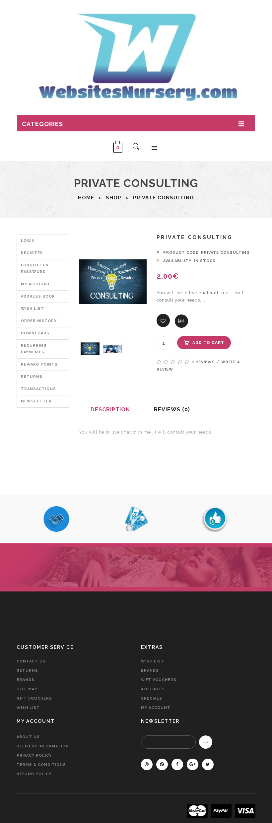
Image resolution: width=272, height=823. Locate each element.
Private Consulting (163, 198)
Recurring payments (34, 348)
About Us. (29, 737)
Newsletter (36, 401)
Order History (39, 321)
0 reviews (203, 362)
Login (28, 241)
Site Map (27, 689)
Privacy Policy (34, 755)
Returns (31, 377)
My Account (35, 284)
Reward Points (39, 364)
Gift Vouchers (34, 698)
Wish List (32, 309)
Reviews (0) (172, 409)
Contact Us (31, 661)
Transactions (38, 389)
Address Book (38, 296)
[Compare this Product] (181, 321)
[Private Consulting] (90, 348)
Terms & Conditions (41, 765)
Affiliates (153, 689)
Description (110, 409)
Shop (113, 198)
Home (86, 198)
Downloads (35, 333)
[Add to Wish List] (163, 320)
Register (32, 253)
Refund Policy (34, 774)
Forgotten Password (35, 268)
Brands (25, 680)
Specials (151, 698)
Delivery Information (43, 746)
